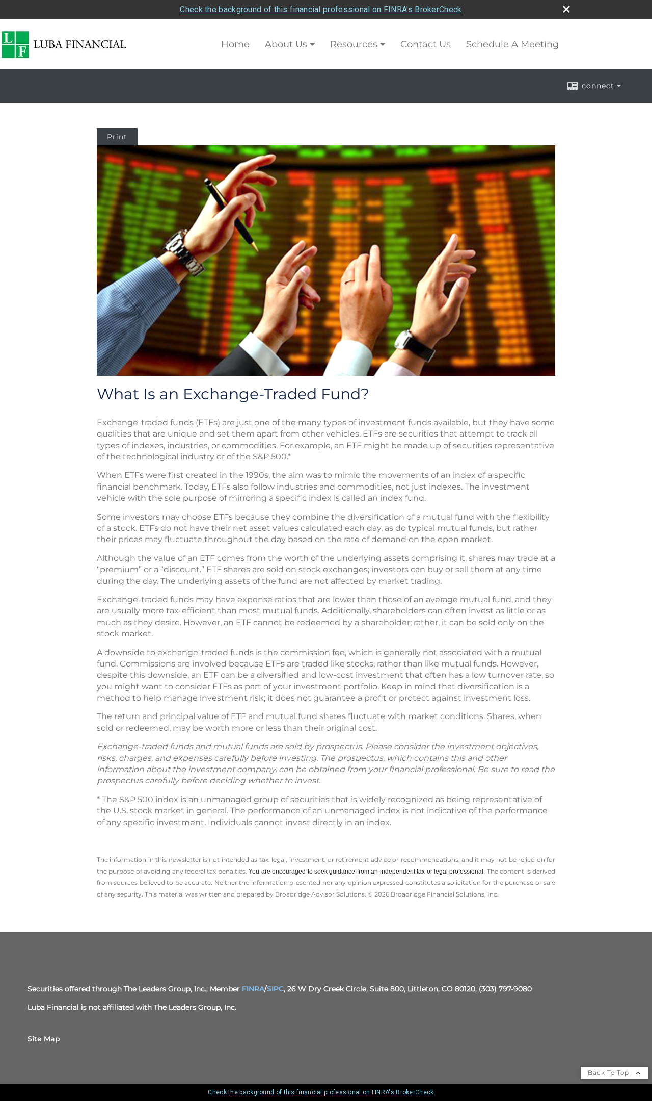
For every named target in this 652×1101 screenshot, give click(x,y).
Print (117, 136)
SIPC (275, 988)
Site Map (44, 1038)
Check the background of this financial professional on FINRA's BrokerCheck (320, 9)
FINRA (253, 988)
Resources (353, 44)
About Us (286, 44)
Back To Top (609, 1073)
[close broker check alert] (566, 9)
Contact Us (425, 44)
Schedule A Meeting (512, 44)
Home (235, 44)
